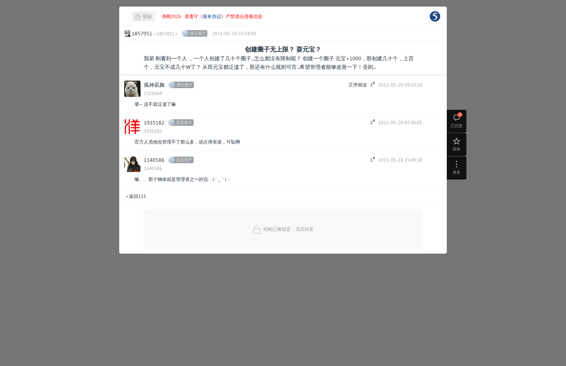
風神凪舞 (154, 84)
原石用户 (198, 33)
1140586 (154, 159)
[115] (435, 16)
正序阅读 (358, 85)
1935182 (154, 122)
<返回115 (136, 196)
